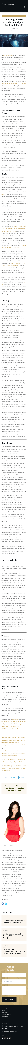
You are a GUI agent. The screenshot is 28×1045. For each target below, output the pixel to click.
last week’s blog (8, 55)
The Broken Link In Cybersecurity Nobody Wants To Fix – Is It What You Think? (14, 951)
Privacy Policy (5, 1016)
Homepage (4, 1008)
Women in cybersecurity (18, 15)
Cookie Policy (5, 1019)
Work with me (5, 1012)
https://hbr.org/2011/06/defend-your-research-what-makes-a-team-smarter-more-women (14, 768)
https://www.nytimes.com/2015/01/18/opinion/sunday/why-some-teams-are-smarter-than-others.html (13, 753)
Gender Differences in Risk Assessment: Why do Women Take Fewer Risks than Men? (13, 228)
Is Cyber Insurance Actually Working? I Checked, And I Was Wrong (14, 936)
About (3, 1010)
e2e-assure (15, 719)
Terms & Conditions (6, 1014)
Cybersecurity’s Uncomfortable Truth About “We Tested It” (14, 921)
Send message (9, 999)
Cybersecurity (6, 15)
